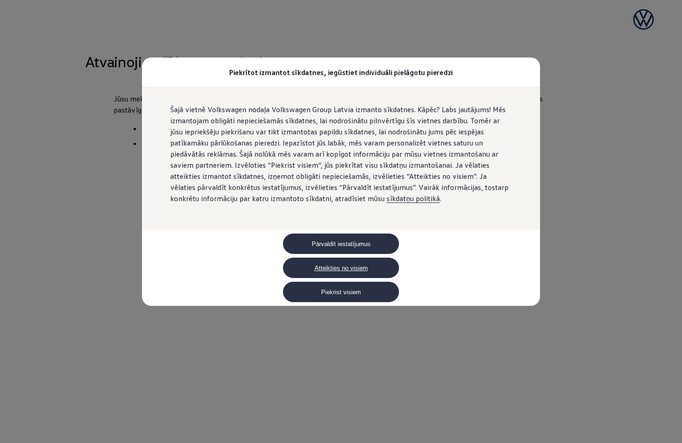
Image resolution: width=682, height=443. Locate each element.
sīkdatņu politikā (413, 198)
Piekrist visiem (341, 292)
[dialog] (341, 221)
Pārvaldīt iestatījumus (341, 243)
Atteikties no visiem (341, 268)
